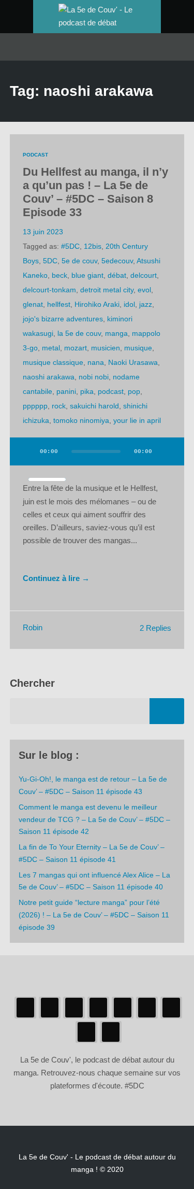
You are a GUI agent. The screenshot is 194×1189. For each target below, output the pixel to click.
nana (95, 362)
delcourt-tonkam (49, 290)
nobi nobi (94, 377)
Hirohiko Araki (97, 304)
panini (66, 391)
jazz (145, 304)
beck (59, 275)
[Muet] (166, 451)
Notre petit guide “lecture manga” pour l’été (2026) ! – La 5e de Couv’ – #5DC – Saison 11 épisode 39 (94, 914)
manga (116, 333)
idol (129, 304)
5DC (50, 261)
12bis (92, 246)
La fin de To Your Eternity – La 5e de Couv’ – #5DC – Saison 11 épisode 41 (92, 853)
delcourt (143, 275)
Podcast (35, 155)
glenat (33, 304)
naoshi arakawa (48, 377)
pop (134, 391)
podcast (111, 391)
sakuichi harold (94, 406)
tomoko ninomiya (81, 420)
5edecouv (117, 261)
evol (144, 290)
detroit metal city (106, 290)
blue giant (87, 275)
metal (51, 348)
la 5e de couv (79, 333)
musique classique (53, 362)
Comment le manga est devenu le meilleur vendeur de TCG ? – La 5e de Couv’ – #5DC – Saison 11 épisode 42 (94, 819)
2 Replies (155, 628)
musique (138, 348)
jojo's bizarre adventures (63, 319)
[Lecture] (27, 451)
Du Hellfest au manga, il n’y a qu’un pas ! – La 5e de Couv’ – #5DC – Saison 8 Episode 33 (95, 192)
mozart (75, 348)
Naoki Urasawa (133, 362)
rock (59, 406)
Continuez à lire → (56, 578)
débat (117, 275)
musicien (105, 348)
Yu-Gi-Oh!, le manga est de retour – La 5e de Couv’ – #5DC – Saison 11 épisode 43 (93, 785)
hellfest (58, 304)
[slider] (47, 479)
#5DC (70, 246)
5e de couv (79, 261)
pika (87, 391)
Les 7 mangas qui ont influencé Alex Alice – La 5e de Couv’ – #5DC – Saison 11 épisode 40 (94, 881)
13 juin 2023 (43, 232)
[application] (97, 457)
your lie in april (137, 420)
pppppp (35, 406)
